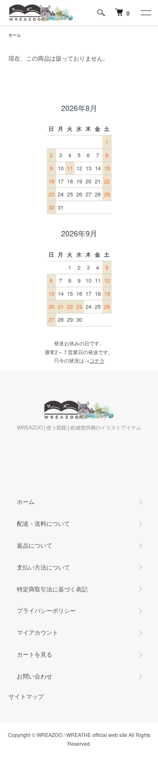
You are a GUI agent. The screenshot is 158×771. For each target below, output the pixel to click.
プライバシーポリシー (46, 610)
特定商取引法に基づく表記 (52, 589)
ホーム (14, 35)
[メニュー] (145, 12)
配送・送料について (43, 523)
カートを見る (34, 654)
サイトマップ (26, 696)
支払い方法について (43, 567)
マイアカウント (37, 632)
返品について (34, 545)
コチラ (96, 360)
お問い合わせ (34, 676)
